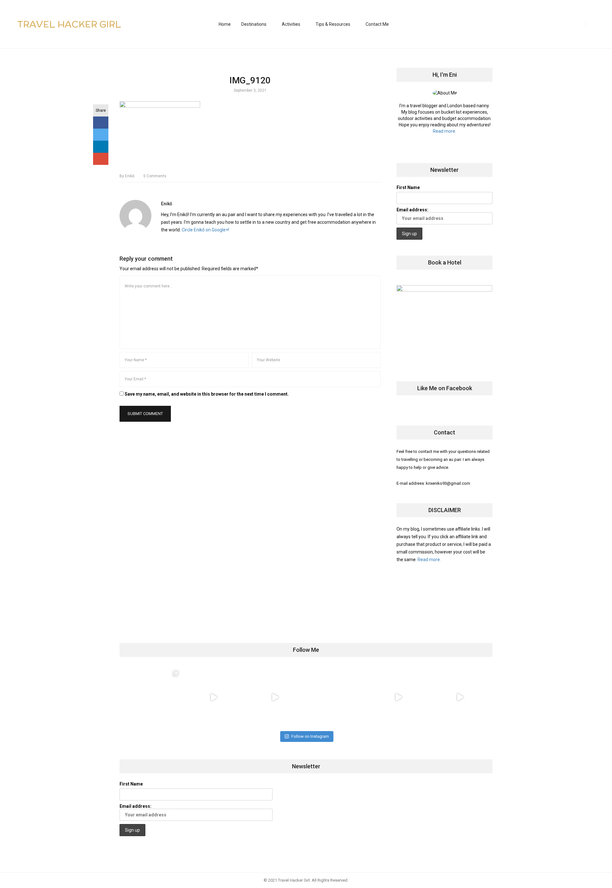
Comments (154, 176)
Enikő (127, 176)
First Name (408, 187)
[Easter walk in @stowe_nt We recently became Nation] (337, 697)
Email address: (412, 209)
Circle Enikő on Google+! (205, 229)
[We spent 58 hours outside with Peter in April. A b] (213, 697)
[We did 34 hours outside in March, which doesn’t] (398, 697)
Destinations (253, 24)
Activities (291, 24)
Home (225, 24)
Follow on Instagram (310, 736)
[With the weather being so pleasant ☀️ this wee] (152, 697)
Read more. (444, 131)
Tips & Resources (333, 24)
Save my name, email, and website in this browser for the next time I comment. (207, 394)
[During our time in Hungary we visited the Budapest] (460, 697)
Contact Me (377, 24)
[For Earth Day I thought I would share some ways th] (275, 697)
